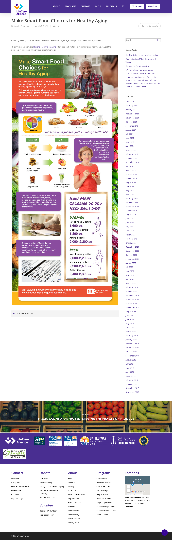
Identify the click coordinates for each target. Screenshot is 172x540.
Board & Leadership (76, 494)
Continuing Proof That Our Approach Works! (141, 60)
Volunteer (137, 6)
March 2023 (130, 170)
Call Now (15, 494)
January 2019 (131, 339)
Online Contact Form (20, 486)
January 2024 (131, 158)
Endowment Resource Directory (49, 492)
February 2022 (132, 198)
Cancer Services (103, 486)
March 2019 (130, 331)
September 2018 (132, 356)
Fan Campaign (102, 490)
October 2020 (131, 255)
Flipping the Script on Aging (137, 66)
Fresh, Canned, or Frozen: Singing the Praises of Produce (86, 416)
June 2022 (130, 186)
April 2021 (130, 231)
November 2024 (132, 118)
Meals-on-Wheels (103, 498)
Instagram (15, 482)
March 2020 (130, 283)
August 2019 (131, 311)
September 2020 (132, 259)
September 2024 (132, 126)
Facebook (15, 478)
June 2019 (130, 319)
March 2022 (130, 194)
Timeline (71, 506)
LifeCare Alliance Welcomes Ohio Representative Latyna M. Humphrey (141, 71)
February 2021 (132, 239)
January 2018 (131, 384)
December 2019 (132, 295)
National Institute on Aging (44, 47)
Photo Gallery (73, 510)
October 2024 (131, 122)
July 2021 (129, 218)
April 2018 (130, 372)
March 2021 (130, 235)
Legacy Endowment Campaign (52, 486)
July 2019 (129, 315)
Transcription (25, 313)
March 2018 (130, 376)
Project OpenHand (104, 502)
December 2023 (132, 162)
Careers (71, 482)
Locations (72, 490)
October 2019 (131, 303)
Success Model (74, 502)
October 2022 (131, 174)
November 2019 (132, 299)
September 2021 (132, 210)
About (70, 478)
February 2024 (132, 154)
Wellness (57, 26)
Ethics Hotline (74, 518)
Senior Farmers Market (106, 510)
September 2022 (132, 178)
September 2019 (132, 307)
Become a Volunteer (48, 511)
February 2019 (132, 335)
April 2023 (130, 166)
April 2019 (130, 327)
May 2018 (130, 368)
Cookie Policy (73, 514)
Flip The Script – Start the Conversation (142, 55)
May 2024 (130, 142)
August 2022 (131, 182)
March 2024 (130, 150)
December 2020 (132, 247)
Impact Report (74, 498)
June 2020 (130, 271)
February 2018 (132, 380)
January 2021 (131, 243)
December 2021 (132, 202)
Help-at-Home (102, 494)
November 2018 (132, 348)
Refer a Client (102, 514)
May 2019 (130, 323)
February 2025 (132, 105)
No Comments (151, 26)
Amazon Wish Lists (47, 497)
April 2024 (130, 146)
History (71, 486)
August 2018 (131, 360)
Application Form (47, 515)
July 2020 (129, 267)
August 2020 (131, 263)
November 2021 (132, 206)
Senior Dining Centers (105, 506)
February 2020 (132, 287)
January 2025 (131, 110)
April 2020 (130, 279)
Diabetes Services (103, 482)
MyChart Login (17, 498)
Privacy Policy (73, 522)
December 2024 (132, 114)
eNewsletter (16, 490)
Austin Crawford (21, 26)
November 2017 (132, 392)
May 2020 (130, 275)
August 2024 (131, 130)
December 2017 (132, 388)
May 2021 (130, 227)
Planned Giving (46, 482)
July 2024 (129, 134)
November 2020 (132, 251)
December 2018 (132, 343)
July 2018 (129, 364)
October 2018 (131, 352)
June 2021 (130, 222)
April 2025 (130, 101)
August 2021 (131, 214)
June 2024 (130, 138)
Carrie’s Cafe (101, 478)
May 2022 (130, 190)
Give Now (153, 6)
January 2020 (131, 291)
